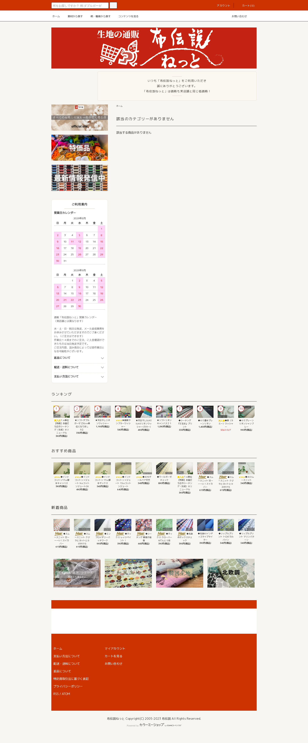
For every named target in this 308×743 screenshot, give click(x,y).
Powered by (133, 725)
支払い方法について (66, 376)
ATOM (66, 694)
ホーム (56, 16)
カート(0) (248, 5)
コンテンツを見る (128, 16)
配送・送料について (66, 367)
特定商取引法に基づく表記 (71, 679)
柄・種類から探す (101, 16)
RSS (56, 694)
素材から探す (75, 16)
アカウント (224, 5)
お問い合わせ (239, 16)
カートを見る (113, 656)
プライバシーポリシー (68, 686)
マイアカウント (115, 648)
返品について (62, 358)
